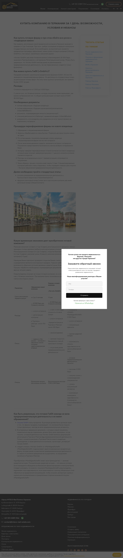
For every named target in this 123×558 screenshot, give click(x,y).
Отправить (84, 295)
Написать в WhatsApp (84, 303)
